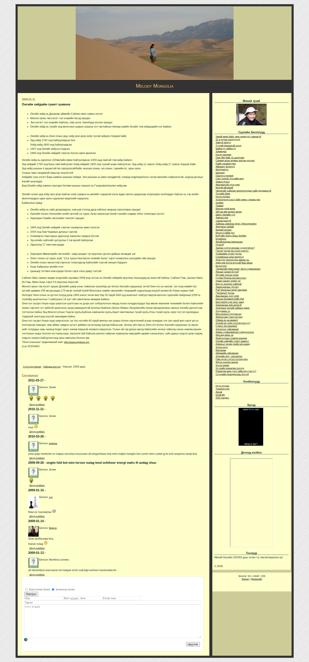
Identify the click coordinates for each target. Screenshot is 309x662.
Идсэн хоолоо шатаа (227, 362)
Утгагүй (220, 244)
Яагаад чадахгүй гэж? (227, 272)
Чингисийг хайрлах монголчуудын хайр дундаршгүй (243, 190)
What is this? (251, 444)
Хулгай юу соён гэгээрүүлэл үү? (233, 323)
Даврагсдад (222, 217)
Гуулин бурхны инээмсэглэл (231, 278)
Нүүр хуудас (222, 386)
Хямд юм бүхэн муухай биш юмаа (234, 262)
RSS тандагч (222, 398)
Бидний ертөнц (223, 230)
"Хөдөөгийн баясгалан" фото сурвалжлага (238, 269)
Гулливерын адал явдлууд (230, 257)
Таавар (219, 205)
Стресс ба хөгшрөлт (226, 326)
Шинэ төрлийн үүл (225, 214)
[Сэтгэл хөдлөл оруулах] (28, 640)
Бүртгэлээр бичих (39, 589)
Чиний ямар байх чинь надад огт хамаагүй (238, 136)
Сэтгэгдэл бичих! (32, 366)
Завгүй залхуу (223, 142)
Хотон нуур (222, 347)
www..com (251, 409)
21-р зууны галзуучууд (228, 139)
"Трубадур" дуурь (225, 293)
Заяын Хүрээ (223, 181)
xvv (51, 497)
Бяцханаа (221, 350)
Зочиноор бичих (65, 589)
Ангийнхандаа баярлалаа (229, 241)
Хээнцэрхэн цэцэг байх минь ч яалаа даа (238, 199)
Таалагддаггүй (223, 220)
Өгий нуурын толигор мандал (231, 338)
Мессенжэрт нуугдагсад (228, 314)
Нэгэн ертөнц (223, 196)
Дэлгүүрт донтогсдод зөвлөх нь (232, 260)
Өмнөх (245, 579)
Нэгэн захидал (223, 154)
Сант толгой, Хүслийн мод (230, 178)
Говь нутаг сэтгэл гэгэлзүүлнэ (232, 359)
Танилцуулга (222, 388)
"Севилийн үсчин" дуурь (229, 253)
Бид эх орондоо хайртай (229, 284)
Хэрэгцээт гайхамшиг (227, 329)
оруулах (193, 644)
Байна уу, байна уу (226, 148)
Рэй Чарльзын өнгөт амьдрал (231, 290)
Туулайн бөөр (223, 193)
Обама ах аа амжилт (227, 320)
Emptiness (221, 239)
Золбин (219, 202)
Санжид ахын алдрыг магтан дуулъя (235, 160)
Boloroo (53, 528)
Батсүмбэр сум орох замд (230, 302)
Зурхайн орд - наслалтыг (229, 356)
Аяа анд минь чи (224, 335)
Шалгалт (220, 172)
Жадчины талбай (225, 226)
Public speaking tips (226, 163)
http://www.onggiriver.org (76, 342)
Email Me (220, 395)
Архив (219, 392)
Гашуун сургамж (224, 175)
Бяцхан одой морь (225, 208)
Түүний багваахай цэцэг (229, 145)
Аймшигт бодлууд (225, 166)
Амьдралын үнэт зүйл (227, 296)
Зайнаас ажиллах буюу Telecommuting (236, 223)
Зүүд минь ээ (223, 311)
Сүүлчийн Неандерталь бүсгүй (232, 374)
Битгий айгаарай (224, 187)
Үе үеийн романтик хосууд (230, 368)
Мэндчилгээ (222, 169)
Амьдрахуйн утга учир (228, 184)
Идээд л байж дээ (225, 232)
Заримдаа (221, 151)
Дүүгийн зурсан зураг (227, 275)
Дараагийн (256, 579)
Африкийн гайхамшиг (227, 353)
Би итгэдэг (221, 266)
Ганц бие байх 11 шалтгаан (230, 157)
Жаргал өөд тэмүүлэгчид (229, 317)
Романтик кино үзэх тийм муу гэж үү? (236, 371)
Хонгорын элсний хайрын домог (233, 308)
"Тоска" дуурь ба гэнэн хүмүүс (232, 251)
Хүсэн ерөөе (222, 365)
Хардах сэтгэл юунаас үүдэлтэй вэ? (235, 248)
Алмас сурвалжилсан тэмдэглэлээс (235, 332)
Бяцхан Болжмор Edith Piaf (230, 299)
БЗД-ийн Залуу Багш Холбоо (231, 235)
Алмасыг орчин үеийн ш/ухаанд (233, 344)
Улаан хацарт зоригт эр (228, 281)
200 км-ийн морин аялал (229, 211)
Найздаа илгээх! (52, 366)
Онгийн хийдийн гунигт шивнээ (232, 341)
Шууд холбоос (37, 404)
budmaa (53, 443)
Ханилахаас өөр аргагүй (229, 305)
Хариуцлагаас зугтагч (227, 287)
